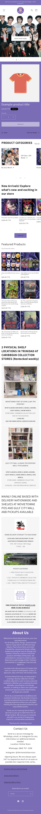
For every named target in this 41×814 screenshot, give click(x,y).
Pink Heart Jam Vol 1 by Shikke (9, 217)
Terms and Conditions (11, 775)
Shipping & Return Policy (12, 782)
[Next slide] (28, 59)
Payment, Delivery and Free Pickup (15, 769)
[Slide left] (16, 178)
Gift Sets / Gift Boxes (26, 156)
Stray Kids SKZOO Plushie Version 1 (10, 273)
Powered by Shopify (28, 810)
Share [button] (5, 133)
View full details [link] (32, 133)
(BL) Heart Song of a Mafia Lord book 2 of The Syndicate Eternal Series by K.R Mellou (10, 333)
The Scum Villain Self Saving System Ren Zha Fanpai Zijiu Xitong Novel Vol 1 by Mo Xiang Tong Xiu (9, 303)
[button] (4, 10)
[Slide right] (25, 178)
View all (37, 143)
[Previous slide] (13, 59)
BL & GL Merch (6, 167)
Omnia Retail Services (17, 810)
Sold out (20, 124)
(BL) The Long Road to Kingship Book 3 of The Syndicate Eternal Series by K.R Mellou (29, 302)
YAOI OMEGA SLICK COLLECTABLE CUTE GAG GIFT (30, 273)
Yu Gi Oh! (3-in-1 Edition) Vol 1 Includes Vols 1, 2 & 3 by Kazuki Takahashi (27, 219)
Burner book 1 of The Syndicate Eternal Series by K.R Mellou (29, 332)
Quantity (3, 113)
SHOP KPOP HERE (20, 38)
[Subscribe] (30, 793)
